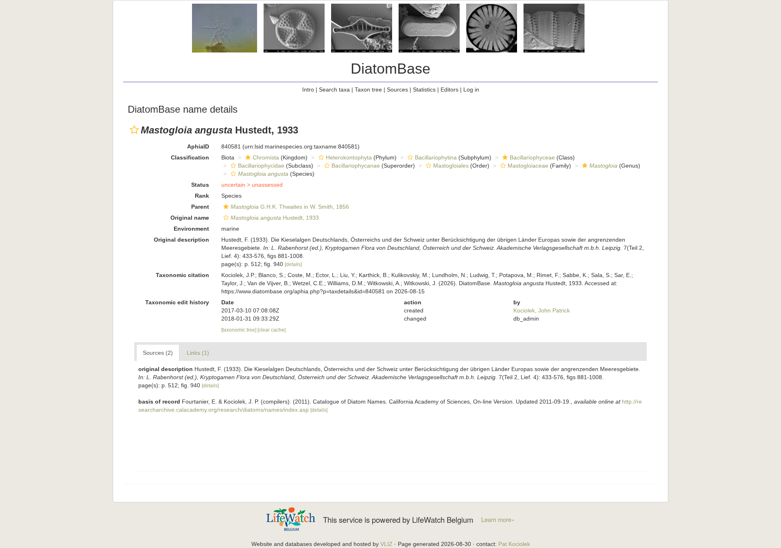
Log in (471, 89)
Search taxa (334, 89)
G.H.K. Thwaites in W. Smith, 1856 (290, 206)
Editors (449, 89)
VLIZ (386, 544)
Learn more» (498, 519)
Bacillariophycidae (261, 165)
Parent (200, 206)
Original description (181, 239)
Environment (191, 228)
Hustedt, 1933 (275, 217)
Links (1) (198, 352)
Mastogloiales (451, 165)
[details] (293, 264)
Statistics (424, 89)
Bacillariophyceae (532, 157)
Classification (190, 157)
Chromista (266, 157)
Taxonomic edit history (177, 302)
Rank (202, 195)
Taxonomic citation (182, 275)
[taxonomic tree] (239, 330)
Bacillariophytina (436, 157)
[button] (134, 130)
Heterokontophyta (349, 157)
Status (200, 184)
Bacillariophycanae (356, 165)
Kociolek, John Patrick (541, 310)
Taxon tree (368, 89)
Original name (189, 217)
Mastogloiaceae (528, 165)
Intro (308, 89)
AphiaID (198, 146)
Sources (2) (158, 352)
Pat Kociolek (514, 544)
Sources (397, 89)
